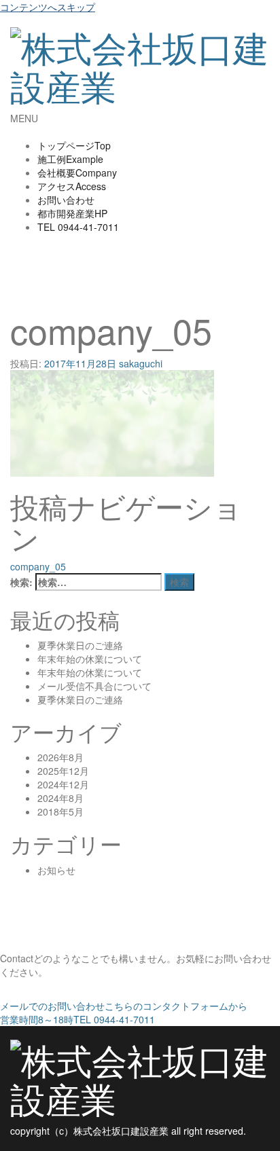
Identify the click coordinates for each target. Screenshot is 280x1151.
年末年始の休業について (89, 658)
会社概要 (77, 172)
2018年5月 (60, 811)
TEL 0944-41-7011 (77, 1019)
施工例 (70, 159)
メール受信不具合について (94, 686)
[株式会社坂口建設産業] (140, 60)
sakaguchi (140, 363)
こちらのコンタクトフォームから (123, 1005)
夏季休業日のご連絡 (80, 645)
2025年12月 (63, 771)
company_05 (38, 566)
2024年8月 (60, 798)
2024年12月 (63, 784)
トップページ (74, 145)
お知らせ (56, 870)
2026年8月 (60, 757)
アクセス (71, 186)
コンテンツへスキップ (47, 7)
